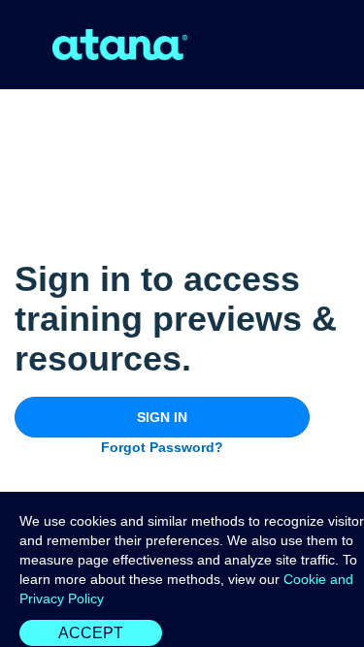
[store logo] (120, 44)
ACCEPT (90, 633)
